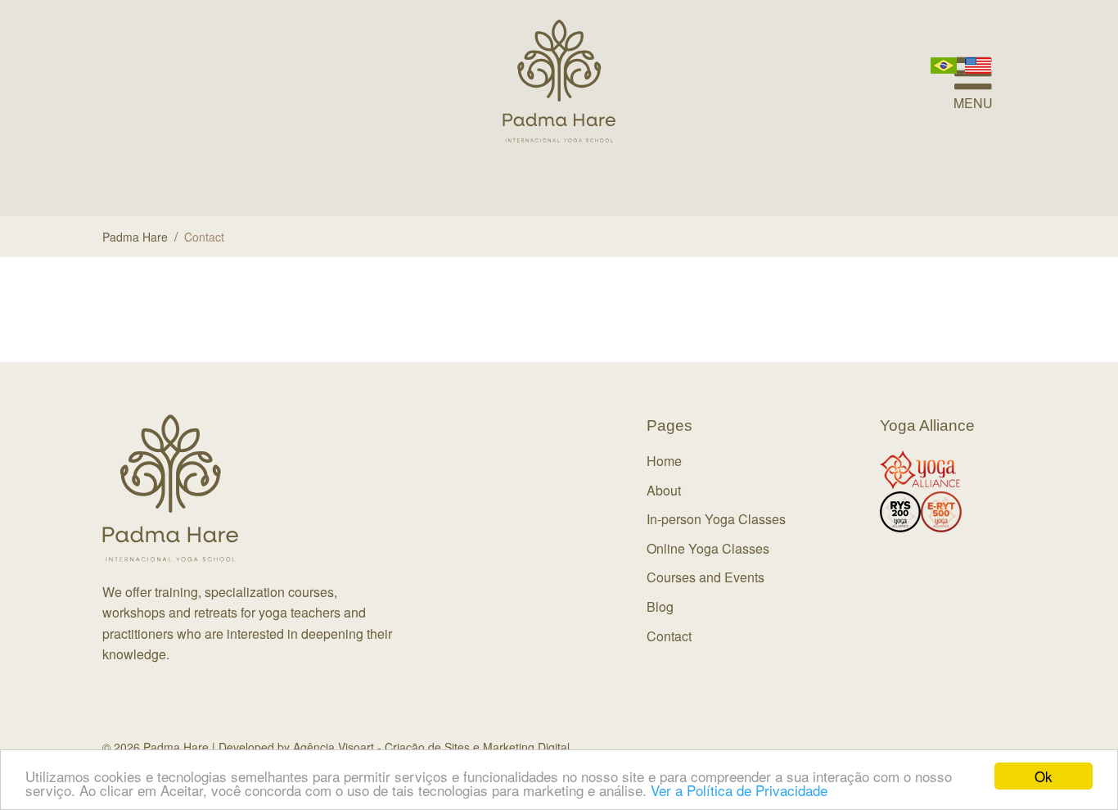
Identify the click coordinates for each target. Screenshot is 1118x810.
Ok (1044, 776)
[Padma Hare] (559, 81)
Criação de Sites (427, 747)
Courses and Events (705, 577)
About (664, 490)
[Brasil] (944, 64)
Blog (660, 606)
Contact (669, 636)
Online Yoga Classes (708, 548)
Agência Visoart (333, 747)
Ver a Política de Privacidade (739, 790)
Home (664, 460)
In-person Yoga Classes (716, 518)
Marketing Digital (526, 747)
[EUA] (978, 64)
